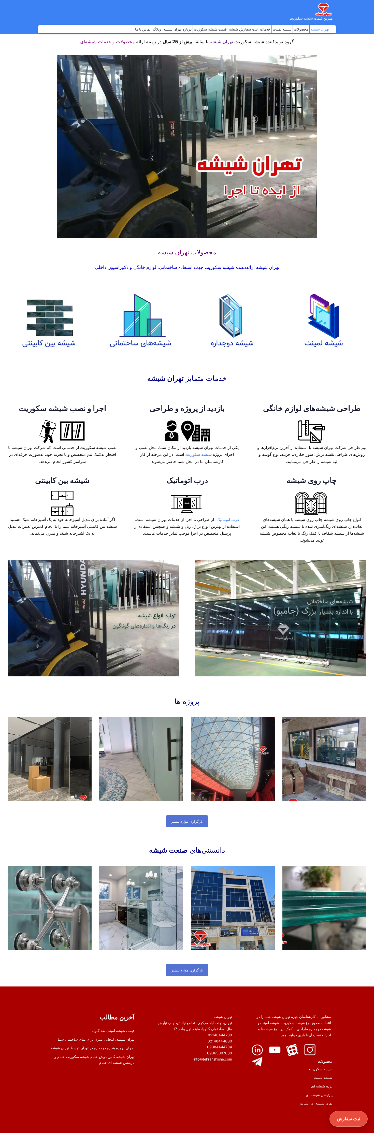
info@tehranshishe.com (212, 1059)
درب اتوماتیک (228, 519)
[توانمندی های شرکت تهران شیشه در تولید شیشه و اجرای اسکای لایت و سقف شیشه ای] (233, 759)
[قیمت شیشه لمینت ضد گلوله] (324, 908)
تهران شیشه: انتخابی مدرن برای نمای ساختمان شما (96, 1039)
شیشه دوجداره (319, 1029)
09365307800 (219, 1053)
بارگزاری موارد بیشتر (187, 821)
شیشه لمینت (282, 29)
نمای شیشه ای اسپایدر (316, 1103)
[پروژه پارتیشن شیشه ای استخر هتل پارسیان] (141, 759)
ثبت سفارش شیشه (243, 29)
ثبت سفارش (349, 1118)
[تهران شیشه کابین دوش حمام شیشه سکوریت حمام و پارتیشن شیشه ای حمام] (141, 908)
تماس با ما (143, 29)
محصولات (301, 29)
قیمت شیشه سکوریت (210, 29)
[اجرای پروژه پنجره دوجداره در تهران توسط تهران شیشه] (324, 759)
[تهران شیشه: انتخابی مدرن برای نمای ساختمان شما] (233, 908)
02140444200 (220, 1035)
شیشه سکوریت (198, 454)
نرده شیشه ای (322, 1086)
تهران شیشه (320, 29)
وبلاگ (157, 29)
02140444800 (220, 1041)
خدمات (265, 29)
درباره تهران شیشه (177, 29)
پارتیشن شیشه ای (319, 1095)
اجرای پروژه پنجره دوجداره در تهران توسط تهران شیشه (93, 1048)
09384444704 (219, 1047)
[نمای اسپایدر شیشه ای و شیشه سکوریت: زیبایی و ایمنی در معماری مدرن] (50, 908)
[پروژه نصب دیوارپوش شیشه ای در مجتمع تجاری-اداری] (50, 759)
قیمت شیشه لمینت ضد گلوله (113, 1030)
